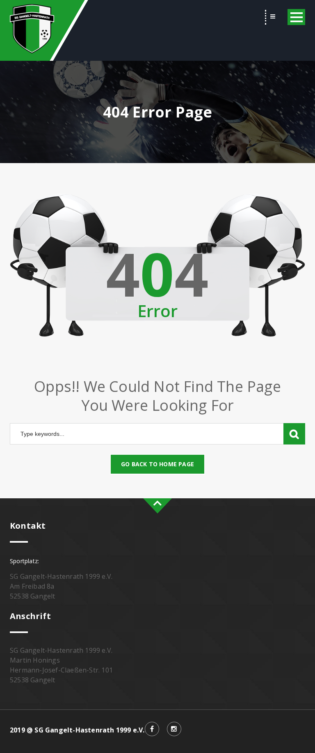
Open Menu (296, 17)
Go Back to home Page (157, 464)
